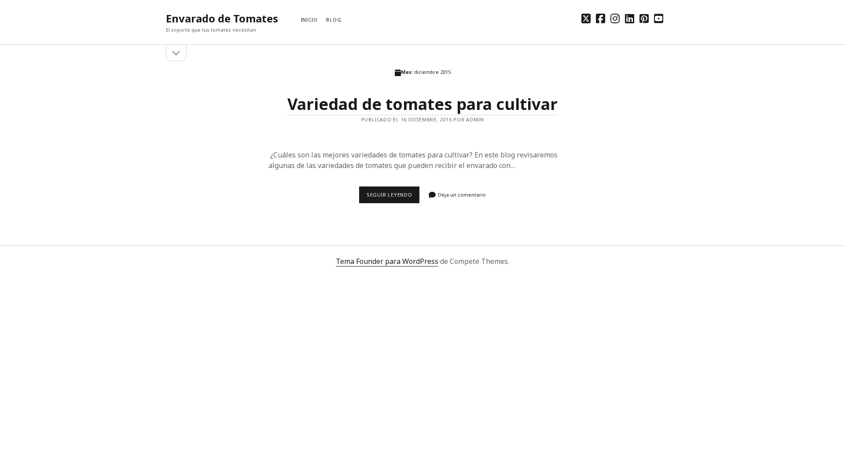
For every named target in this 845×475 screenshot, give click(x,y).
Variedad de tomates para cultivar (422, 104)
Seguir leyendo (393, 197)
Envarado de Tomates (222, 18)
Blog (333, 19)
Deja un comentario (462, 194)
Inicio (309, 19)
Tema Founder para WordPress (387, 261)
